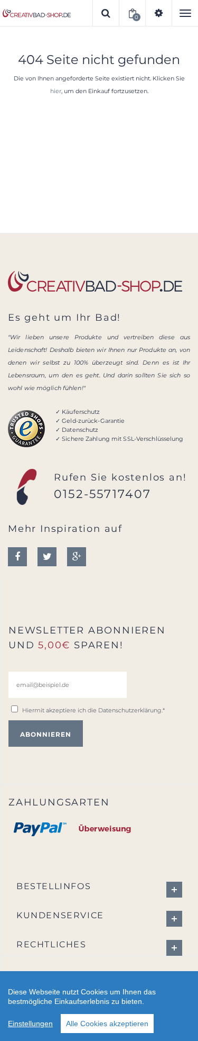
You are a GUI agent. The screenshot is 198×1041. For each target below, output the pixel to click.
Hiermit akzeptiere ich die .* (93, 710)
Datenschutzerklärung (130, 710)
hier (55, 91)
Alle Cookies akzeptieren (107, 1023)
